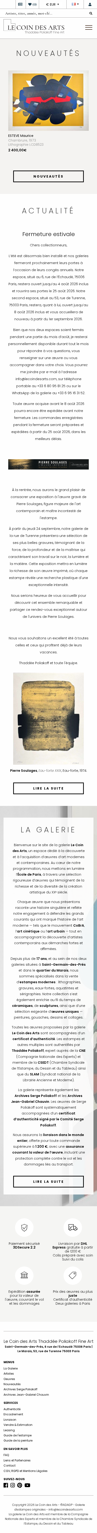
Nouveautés (12, 1393)
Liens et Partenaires (17, 1469)
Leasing (9, 1439)
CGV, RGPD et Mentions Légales (26, 1480)
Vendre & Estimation (18, 1434)
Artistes (9, 1383)
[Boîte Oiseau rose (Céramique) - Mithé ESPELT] (51, 105)
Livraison (10, 1429)
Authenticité (12, 1418)
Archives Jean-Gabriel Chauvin (26, 1404)
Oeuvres (9, 1388)
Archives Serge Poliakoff (20, 1399)
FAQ (6, 1464)
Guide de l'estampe (18, 1444)
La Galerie (11, 1378)
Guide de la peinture (18, 1450)
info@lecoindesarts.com (65, 1519)
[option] (52, 124)
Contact (10, 1475)
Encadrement (13, 1424)
